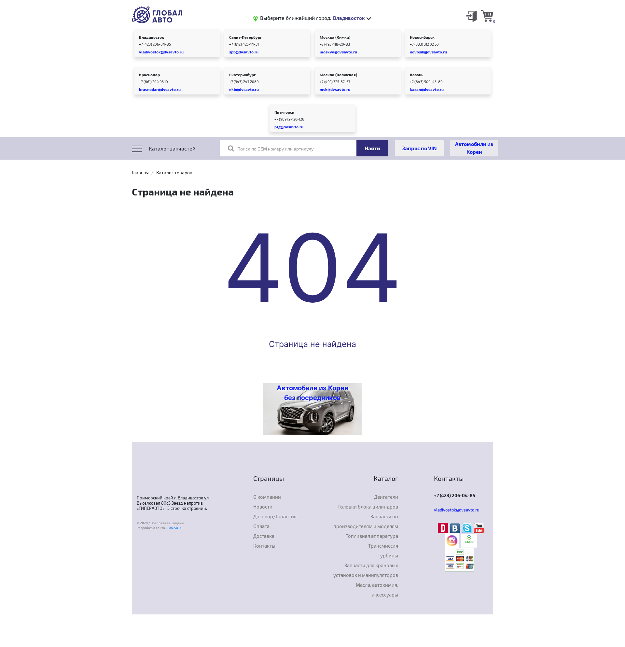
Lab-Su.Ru (175, 528)
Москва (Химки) (335, 37)
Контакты (264, 546)
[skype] (468, 527)
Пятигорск (284, 112)
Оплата (261, 526)
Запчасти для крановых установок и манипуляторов (365, 570)
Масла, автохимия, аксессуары (377, 589)
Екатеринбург (242, 74)
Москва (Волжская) (338, 74)
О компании (267, 497)
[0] (487, 16)
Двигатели (386, 497)
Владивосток (151, 37)
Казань (416, 74)
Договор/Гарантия (275, 516)
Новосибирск (422, 37)
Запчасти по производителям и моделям (365, 521)
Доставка (263, 536)
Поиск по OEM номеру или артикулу (275, 148)
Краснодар (149, 74)
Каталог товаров (174, 172)
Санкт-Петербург (245, 37)
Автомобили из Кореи (474, 148)
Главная (140, 172)
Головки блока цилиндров (368, 507)
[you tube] (479, 527)
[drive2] (444, 527)
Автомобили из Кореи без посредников (312, 393)
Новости (262, 507)
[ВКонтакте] (456, 527)
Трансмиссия (383, 546)
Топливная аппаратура (372, 536)
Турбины (388, 555)
